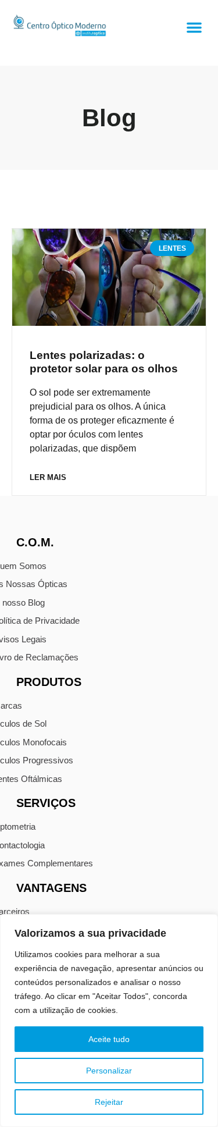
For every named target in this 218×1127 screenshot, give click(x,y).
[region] (109, 1020)
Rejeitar (109, 1102)
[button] (194, 27)
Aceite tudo (109, 1039)
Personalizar (109, 1070)
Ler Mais (48, 477)
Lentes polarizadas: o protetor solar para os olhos (104, 362)
